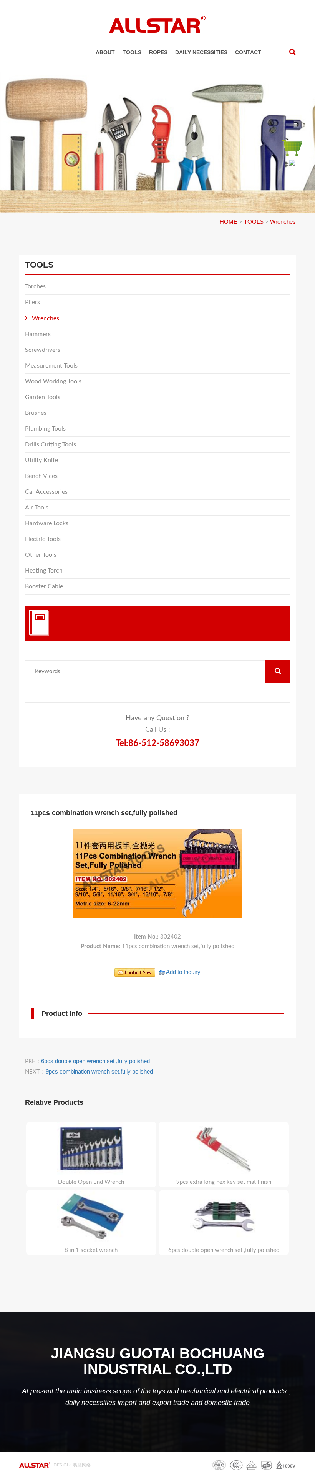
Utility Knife (41, 460)
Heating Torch (44, 571)
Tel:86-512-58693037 (157, 743)
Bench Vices (41, 476)
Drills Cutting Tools (50, 444)
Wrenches (283, 221)
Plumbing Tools (45, 429)
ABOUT (105, 52)
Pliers (32, 302)
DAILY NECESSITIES (201, 52)
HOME (228, 221)
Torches (35, 286)
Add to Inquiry (183, 972)
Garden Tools (42, 397)
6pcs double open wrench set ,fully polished (95, 1061)
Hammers (38, 334)
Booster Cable (44, 586)
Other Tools (40, 555)
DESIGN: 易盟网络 (72, 1465)
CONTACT (248, 52)
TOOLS (132, 52)
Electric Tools (43, 539)
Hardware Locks (46, 523)
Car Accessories (46, 492)
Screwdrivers (42, 350)
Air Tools (36, 507)
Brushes (35, 413)
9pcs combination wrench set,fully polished (99, 1071)
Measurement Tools (51, 366)
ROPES (158, 52)
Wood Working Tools (53, 381)
